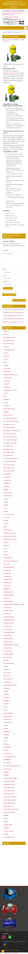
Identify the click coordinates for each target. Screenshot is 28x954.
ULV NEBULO (8, 762)
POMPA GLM (8, 589)
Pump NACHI (8, 672)
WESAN (6, 815)
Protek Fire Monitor (9, 663)
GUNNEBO (7, 486)
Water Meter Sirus (9, 806)
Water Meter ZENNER (10, 812)
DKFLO (6, 393)
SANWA (7, 694)
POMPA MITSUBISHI (10, 620)
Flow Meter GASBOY (10, 427)
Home (4, 32)
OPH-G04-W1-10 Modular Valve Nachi (14, 309)
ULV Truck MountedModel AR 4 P (13, 766)
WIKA (6, 818)
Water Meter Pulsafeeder (11, 800)
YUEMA (6, 834)
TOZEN (6, 750)
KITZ (6, 508)
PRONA (6, 660)
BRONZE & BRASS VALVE (11, 374)
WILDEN (7, 821)
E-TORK (6, 402)
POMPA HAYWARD (9, 595)
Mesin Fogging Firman (10, 533)
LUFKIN (6, 520)
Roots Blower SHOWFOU (11, 685)
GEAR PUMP (8, 477)
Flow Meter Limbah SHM (11, 437)
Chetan (8, 953)
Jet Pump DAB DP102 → (19, 300)
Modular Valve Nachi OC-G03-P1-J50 (14, 322)
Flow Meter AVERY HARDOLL (12, 421)
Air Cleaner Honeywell (10, 337)
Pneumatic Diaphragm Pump (12, 561)
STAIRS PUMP (8, 719)
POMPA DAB (9, 32)
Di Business (12, 950)
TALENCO (7, 735)
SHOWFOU (7, 697)
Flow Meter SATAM (9, 452)
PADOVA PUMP (8, 558)
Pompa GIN (7, 586)
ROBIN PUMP (8, 682)
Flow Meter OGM (9, 446)
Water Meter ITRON (9, 787)
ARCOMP (7, 356)
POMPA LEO (8, 613)
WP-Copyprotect (14, 953)
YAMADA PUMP (8, 825)
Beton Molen (8, 368)
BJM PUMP (7, 371)
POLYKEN (7, 564)
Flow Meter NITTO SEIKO (11, 443)
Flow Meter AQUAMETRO (11, 418)
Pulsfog (6, 666)
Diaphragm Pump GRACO (11, 390)
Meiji (6, 527)
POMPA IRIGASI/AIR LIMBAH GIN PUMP (14, 604)
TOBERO (7, 744)
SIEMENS (7, 700)
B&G (6, 362)
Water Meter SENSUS (10, 803)
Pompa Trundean (9, 641)
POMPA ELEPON (9, 579)
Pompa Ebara (8, 576)
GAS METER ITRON (9, 471)
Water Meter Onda (9, 794)
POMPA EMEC (8, 582)
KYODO (6, 511)
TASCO (6, 738)
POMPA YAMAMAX (9, 654)
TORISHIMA (7, 747)
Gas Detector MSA (9, 468)
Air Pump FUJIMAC (9, 340)
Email (5, 275)
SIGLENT (7, 704)
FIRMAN (7, 412)
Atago (6, 359)
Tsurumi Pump (8, 753)
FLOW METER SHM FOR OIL (11, 458)
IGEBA (6, 502)
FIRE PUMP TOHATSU (10, 409)
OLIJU (6, 551)
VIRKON (7, 775)
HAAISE (6, 489)
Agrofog (7, 334)
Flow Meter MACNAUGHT (11, 440)
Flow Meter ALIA (9, 415)
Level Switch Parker (9, 514)
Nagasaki (7, 545)
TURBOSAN (7, 759)
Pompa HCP (8, 598)
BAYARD (7, 365)
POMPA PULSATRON (10, 632)
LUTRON (7, 523)
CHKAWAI (7, 384)
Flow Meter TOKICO (9, 464)
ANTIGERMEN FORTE (10, 350)
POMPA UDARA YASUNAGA (11, 645)
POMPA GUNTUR (9, 592)
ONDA (6, 555)
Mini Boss (7, 542)
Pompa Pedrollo (8, 629)
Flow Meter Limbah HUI (10, 433)
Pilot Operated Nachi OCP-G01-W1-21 (14, 315)
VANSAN (7, 772)
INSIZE (6, 505)
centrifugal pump (13, 73)
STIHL (6, 725)
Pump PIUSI (7, 676)
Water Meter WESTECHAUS (11, 809)
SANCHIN (7, 688)
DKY (6, 396)
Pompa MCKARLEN (9, 617)
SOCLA (6, 707)
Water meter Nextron (10, 790)
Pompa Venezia (8, 648)
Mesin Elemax (8, 530)
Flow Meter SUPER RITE (10, 461)
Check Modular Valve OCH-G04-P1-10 (14, 318)
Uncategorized (8, 769)
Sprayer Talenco (9, 716)
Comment (6, 250)
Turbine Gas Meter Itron (10, 756)
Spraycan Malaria (9, 713)
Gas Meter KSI (8, 474)
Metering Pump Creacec (11, 536)
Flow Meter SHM (9, 455)
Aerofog (7, 331)
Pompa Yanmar (8, 657)
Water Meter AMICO (9, 781)
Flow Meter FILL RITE (10, 424)
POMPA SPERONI (9, 638)
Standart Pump (8, 722)
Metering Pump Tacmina (11, 539)
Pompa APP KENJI (9, 567)
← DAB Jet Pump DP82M (9, 294)
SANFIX (6, 691)
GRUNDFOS (7, 483)
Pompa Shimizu (8, 635)
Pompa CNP (8, 570)
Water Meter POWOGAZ (10, 797)
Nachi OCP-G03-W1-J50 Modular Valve (14, 312)
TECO (6, 741)
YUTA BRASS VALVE (10, 837)
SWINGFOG (7, 731)
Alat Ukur (7, 346)
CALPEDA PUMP (9, 378)
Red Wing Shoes (9, 679)
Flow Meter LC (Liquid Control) (12, 430)
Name (5, 269)
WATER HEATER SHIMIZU (11, 778)
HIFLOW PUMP (8, 495)
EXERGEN (7, 405)
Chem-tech (7, 381)
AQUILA (6, 353)
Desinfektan (7, 387)
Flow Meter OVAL (9, 449)
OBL (6, 548)
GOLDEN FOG (8, 480)
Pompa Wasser (8, 651)
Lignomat (7, 517)
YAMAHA (7, 828)
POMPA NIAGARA (9, 623)
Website (5, 281)
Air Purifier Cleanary (9, 343)
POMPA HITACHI (9, 601)
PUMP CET (7, 669)
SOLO (6, 710)
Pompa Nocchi (8, 626)
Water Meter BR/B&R (10, 784)
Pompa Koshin (8, 607)
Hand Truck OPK (9, 492)
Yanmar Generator (9, 831)
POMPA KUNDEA (9, 610)
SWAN (6, 728)
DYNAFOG (7, 399)
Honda (6, 499)
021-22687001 (13, 1)
